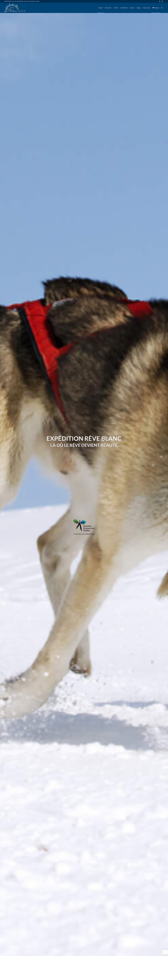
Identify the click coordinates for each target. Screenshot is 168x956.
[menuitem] (100, 8)
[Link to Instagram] (162, 1)
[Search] (162, 8)
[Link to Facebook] (159, 1)
